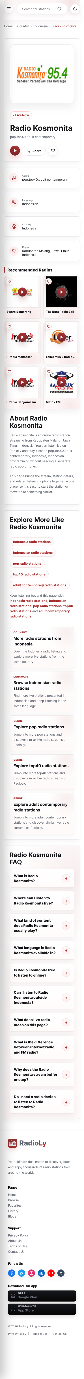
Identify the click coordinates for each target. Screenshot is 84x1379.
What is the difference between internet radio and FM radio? (34, 1047)
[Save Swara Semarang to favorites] (9, 281)
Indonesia (41, 26)
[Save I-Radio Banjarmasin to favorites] (9, 372)
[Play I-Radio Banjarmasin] (22, 382)
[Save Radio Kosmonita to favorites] (53, 151)
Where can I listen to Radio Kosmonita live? (33, 900)
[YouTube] (51, 1273)
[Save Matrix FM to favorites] (48, 372)
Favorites (15, 1205)
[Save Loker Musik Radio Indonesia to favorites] (48, 326)
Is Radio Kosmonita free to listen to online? (34, 972)
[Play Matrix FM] (61, 382)
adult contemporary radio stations (39, 585)
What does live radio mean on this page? (32, 1022)
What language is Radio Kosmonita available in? (35, 950)
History (13, 1211)
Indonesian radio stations (33, 552)
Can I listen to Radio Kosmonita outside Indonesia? (31, 997)
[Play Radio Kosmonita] (15, 151)
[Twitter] (21, 1273)
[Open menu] (8, 9)
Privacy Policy (18, 1235)
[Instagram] (31, 1273)
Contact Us (16, 1251)
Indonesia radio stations (32, 542)
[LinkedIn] (41, 1273)
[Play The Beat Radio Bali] (61, 292)
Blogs (12, 1216)
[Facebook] (11, 1273)
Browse (13, 1200)
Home (8, 26)
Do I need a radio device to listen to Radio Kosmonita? (35, 1101)
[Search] (59, 9)
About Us (15, 1241)
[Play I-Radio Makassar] (22, 337)
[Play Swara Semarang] (22, 292)
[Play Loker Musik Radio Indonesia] (61, 337)
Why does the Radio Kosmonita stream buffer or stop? (36, 1074)
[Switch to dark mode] (75, 9)
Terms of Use (17, 1246)
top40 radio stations (29, 574)
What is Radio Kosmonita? (26, 878)
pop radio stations (27, 563)
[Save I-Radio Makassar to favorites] (9, 326)
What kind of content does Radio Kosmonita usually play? (33, 925)
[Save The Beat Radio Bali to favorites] (48, 281)
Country (23, 26)
